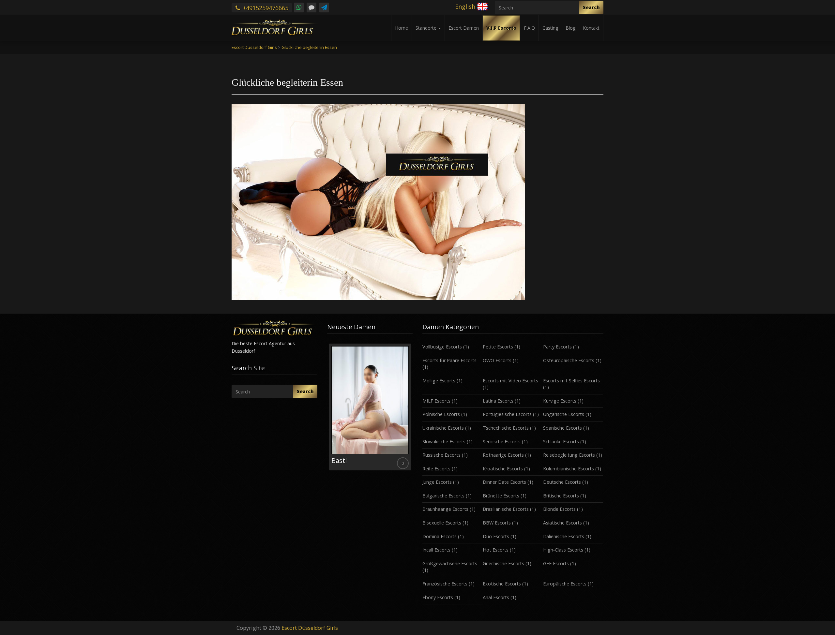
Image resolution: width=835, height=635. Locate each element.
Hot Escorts (496, 550)
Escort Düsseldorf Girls (309, 627)
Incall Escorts (436, 550)
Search (591, 7)
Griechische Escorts (503, 563)
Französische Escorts (444, 584)
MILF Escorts (436, 401)
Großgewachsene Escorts (449, 563)
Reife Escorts (436, 468)
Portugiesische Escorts (507, 414)
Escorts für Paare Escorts (449, 360)
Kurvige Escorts (559, 401)
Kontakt (591, 28)
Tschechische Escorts (506, 428)
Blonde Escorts (559, 509)
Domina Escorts (439, 536)
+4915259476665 (264, 8)
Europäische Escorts (564, 584)
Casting (550, 28)
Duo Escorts (496, 536)
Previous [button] (327, 409)
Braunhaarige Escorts (445, 509)
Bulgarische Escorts (443, 496)
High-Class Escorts (563, 550)
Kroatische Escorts (503, 468)
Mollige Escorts (438, 380)
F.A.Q (529, 28)
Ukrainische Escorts (443, 428)
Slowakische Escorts (443, 441)
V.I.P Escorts (501, 28)
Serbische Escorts (502, 441)
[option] (370, 407)
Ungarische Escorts (563, 414)
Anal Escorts (496, 597)
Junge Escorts (437, 482)
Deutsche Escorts (562, 482)
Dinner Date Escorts (504, 482)
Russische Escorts (441, 455)
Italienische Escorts (563, 536)
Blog (570, 28)
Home (401, 28)
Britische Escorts (561, 496)
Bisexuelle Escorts (441, 523)
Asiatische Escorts (562, 523)
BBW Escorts (497, 523)
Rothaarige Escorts (503, 455)
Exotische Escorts (502, 584)
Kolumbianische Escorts (568, 468)
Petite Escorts (498, 347)
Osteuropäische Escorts (568, 360)
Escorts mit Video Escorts (510, 380)
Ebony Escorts (437, 597)
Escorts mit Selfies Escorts (571, 380)
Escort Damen (463, 28)
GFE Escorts (556, 563)
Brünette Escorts (501, 496)
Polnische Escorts (441, 414)
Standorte (427, 28)
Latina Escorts (498, 401)
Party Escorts (557, 347)
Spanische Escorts (562, 428)
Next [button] (412, 409)
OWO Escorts (497, 360)
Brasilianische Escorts (506, 509)
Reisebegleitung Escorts (569, 455)
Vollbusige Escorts (442, 347)
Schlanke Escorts (561, 441)
